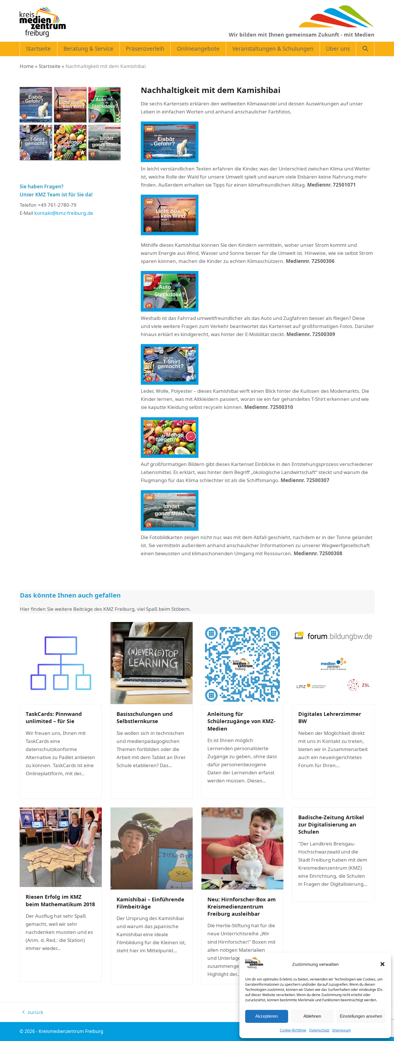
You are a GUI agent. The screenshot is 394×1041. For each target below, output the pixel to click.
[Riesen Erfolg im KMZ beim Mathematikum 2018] (61, 846)
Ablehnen (312, 1016)
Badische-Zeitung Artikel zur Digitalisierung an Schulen (331, 824)
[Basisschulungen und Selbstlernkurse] (151, 662)
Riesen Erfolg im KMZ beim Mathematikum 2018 (60, 900)
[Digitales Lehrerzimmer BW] (333, 662)
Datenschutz (319, 1030)
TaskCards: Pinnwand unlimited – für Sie (54, 717)
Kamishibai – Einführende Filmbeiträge (150, 903)
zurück (32, 1012)
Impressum (341, 1030)
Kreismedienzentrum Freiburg (71, 1031)
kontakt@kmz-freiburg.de (63, 213)
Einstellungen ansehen (361, 1016)
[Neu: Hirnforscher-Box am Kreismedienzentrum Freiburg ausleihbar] (242, 848)
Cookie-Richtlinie (293, 1030)
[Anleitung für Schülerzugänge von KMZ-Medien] (242, 662)
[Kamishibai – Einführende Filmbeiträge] (151, 848)
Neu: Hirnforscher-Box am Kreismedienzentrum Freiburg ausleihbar (241, 906)
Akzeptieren (266, 1016)
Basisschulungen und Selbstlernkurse (145, 717)
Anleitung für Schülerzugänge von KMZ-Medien (241, 721)
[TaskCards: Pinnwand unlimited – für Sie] (61, 662)
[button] (382, 964)
